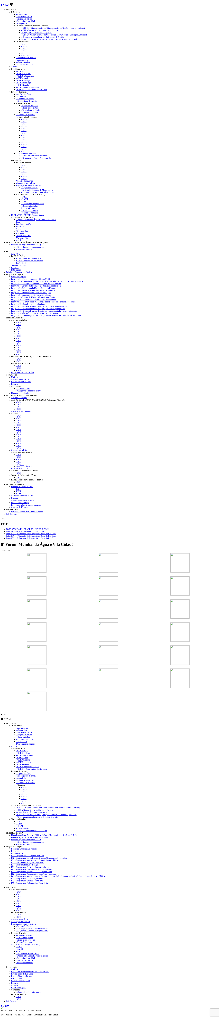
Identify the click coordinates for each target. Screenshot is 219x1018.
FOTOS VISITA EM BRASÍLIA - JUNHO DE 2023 (27, 529)
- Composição (21, 23)
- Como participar (23, 62)
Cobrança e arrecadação (25, 183)
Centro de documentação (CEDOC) (25, 944)
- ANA (19, 821)
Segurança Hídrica (18, 265)
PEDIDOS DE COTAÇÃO (22, 372)
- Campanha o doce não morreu (28, 391)
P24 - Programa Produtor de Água (25, 865)
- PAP (23, 201)
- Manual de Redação (29, 210)
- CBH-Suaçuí (22, 78)
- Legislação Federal (29, 188)
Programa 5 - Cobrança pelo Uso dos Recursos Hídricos (33, 288)
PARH (19, 493)
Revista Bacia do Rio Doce (22, 974)
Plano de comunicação (20, 393)
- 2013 (23, 149)
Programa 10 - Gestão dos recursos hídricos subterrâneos (33, 299)
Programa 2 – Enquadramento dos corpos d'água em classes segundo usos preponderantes (47, 281)
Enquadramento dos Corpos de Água (26, 505)
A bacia (14, 67)
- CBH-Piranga (22, 71)
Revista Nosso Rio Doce (21, 382)
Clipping (14, 985)
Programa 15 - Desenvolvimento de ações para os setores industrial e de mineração (44, 311)
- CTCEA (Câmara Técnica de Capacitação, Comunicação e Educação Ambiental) (54, 35)
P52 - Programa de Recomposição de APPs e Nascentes (33, 874)
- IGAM (19, 826)
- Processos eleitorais (24, 64)
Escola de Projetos (18, 277)
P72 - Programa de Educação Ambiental (27, 881)
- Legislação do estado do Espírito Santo (37, 192)
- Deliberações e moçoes (26, 58)
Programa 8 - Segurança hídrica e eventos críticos (31, 295)
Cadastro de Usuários (19, 507)
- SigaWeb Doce (22, 828)
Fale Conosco (11, 514)
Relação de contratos (19, 468)
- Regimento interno (24, 19)
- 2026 (23, 44)
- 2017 (23, 140)
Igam (18, 222)
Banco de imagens (18, 987)
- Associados (21, 96)
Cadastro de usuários (24, 181)
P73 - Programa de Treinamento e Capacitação (29, 883)
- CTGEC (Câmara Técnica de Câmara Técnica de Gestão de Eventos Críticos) (53, 28)
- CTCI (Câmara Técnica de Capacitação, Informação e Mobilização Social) (46, 815)
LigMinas (20, 233)
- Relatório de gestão (29, 108)
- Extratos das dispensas (25, 115)
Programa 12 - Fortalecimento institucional (28, 304)
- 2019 (23, 135)
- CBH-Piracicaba (23, 74)
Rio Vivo (15, 267)
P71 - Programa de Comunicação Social (27, 878)
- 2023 (23, 51)
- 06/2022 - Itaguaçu (24, 466)
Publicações (16, 270)
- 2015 (23, 144)
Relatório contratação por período (29, 261)
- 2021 (23, 131)
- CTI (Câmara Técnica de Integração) (36, 32)
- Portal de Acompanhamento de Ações (31, 830)
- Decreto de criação (24, 16)
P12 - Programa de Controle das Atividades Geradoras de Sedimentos (39, 858)
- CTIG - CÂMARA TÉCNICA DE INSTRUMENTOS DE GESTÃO (50, 39)
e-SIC (18, 229)
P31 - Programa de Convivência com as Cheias (30, 867)
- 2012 (23, 151)
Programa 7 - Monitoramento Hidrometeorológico (31, 293)
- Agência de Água (23, 94)
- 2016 (23, 142)
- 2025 (23, 46)
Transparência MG (23, 236)
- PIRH (24, 197)
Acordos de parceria (19, 398)
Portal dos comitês (23, 224)
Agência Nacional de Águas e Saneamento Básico (36, 220)
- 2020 (23, 133)
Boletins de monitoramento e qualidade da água (30, 971)
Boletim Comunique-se (20, 981)
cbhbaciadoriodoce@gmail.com (71, 1015)
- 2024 (23, 48)
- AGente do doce (23, 388)
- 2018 (23, 137)
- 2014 (23, 147)
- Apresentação (22, 14)
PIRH (18, 491)
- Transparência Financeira (26, 153)
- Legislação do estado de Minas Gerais (37, 190)
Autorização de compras (21, 411)
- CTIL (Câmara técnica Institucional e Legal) (39, 30)
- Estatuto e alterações (25, 99)
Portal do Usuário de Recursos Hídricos (27, 512)
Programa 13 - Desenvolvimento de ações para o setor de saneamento (39, 306)
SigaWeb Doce (17, 254)
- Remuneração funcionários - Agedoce (37, 158)
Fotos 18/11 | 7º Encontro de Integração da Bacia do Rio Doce (31, 534)
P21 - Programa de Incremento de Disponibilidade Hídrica (34, 860)
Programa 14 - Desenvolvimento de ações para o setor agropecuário (38, 309)
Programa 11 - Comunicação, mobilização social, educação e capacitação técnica (43, 302)
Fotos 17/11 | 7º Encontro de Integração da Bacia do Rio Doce (31, 536)
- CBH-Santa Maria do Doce (27, 87)
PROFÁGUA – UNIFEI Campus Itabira (27, 215)
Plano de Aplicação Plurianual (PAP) (26, 245)
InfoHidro (20, 226)
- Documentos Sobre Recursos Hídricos (29, 207)
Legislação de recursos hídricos (28, 185)
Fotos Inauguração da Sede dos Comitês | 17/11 (25, 531)
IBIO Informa (16, 978)
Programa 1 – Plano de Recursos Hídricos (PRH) (30, 279)
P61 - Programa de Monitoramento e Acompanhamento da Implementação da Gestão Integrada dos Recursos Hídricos (58, 876)
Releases (14, 384)
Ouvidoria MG (22, 238)
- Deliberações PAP (24, 249)
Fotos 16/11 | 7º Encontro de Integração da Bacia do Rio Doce (31, 538)
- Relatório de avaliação (30, 110)
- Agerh (19, 824)
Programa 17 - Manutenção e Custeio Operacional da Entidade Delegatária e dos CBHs (46, 315)
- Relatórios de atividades (26, 21)
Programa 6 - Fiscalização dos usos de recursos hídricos (33, 290)
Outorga (14, 498)
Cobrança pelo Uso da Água (22, 500)
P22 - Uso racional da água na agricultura (27, 862)
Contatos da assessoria (20, 379)
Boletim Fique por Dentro (21, 976)
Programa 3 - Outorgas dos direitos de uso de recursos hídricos (36, 283)
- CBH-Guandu (22, 85)
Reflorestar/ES (17, 853)
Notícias (14, 377)
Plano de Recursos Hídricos (22, 487)
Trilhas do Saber (22, 231)
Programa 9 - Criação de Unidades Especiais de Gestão (33, 297)
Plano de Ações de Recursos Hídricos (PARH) (29, 837)
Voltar (4, 714)
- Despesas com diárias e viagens (34, 156)
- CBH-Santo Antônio (25, 76)
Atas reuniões (21, 741)
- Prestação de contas (29, 112)
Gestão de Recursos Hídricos (22, 496)
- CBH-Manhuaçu (23, 83)
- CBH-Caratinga (23, 80)
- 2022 (23, 53)
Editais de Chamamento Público (19, 272)
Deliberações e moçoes (25, 744)
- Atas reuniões (22, 60)
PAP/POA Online (23, 263)
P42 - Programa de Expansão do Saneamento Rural (31, 872)
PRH (18, 489)
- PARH (24, 199)
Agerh (18, 240)
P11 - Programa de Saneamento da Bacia (27, 856)
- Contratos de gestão (29, 105)
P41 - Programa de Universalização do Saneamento (31, 869)
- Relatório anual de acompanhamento (31, 247)
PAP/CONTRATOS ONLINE (28, 258)
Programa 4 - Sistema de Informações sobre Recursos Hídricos (36, 286)
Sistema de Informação (20, 503)
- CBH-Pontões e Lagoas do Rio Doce (31, 89)
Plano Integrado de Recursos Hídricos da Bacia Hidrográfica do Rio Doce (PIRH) (44, 835)
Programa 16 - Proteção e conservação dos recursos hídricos (35, 313)
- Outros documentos (29, 213)
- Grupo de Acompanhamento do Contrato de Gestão (42, 37)
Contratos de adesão (19, 450)
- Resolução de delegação (26, 101)
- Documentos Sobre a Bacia (32, 204)
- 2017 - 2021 (26, 55)
